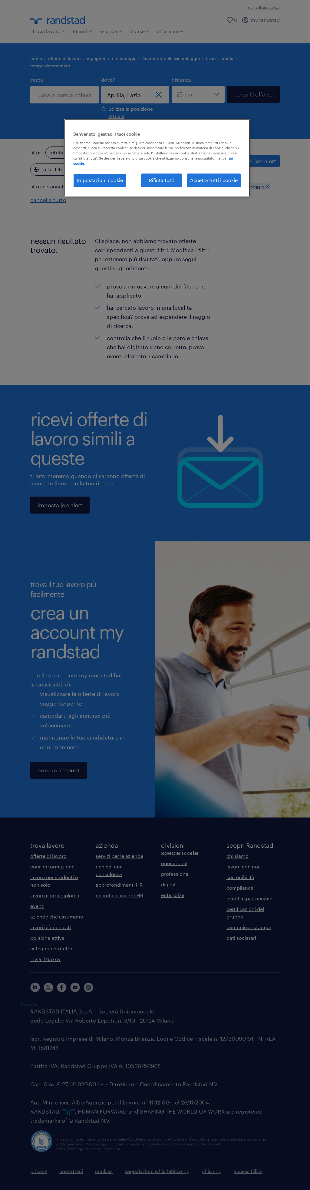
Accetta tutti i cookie (214, 180)
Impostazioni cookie (100, 180)
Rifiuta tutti (161, 180)
